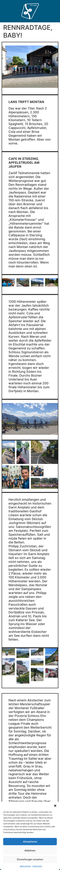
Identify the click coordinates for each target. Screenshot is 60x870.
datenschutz (25, 866)
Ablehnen (30, 850)
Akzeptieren (30, 841)
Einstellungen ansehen (30, 859)
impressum (37, 866)
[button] (55, 805)
